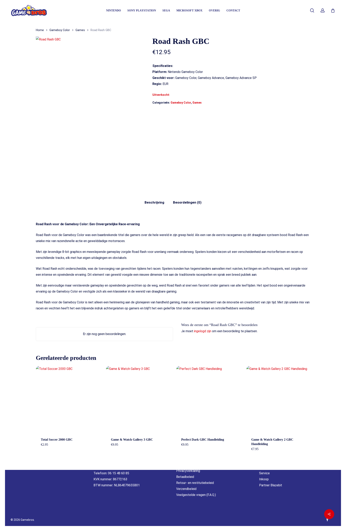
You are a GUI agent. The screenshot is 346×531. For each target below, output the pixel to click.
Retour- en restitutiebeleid (195, 483)
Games (80, 30)
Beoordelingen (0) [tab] (187, 202)
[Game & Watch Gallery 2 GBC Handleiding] (279, 399)
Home (40, 30)
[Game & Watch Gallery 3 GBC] (139, 399)
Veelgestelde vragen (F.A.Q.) (196, 495)
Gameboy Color (59, 30)
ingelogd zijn (202, 331)
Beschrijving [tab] (154, 202)
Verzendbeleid (186, 489)
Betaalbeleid (185, 477)
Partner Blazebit (270, 485)
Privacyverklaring (188, 471)
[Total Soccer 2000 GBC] (69, 399)
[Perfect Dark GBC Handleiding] (209, 399)
